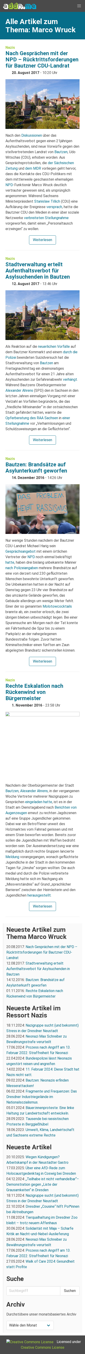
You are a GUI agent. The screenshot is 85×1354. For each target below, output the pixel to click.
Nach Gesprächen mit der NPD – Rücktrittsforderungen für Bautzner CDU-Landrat (41, 59)
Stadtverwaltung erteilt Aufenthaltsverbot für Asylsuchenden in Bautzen (37, 270)
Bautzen (61, 152)
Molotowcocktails (57, 606)
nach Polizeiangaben (21, 568)
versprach (54, 207)
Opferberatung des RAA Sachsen (31, 418)
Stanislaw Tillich (47, 201)
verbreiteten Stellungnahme (46, 218)
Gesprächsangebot (20, 551)
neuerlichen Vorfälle (54, 346)
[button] (79, 6)
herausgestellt (39, 895)
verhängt (70, 379)
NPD (9, 185)
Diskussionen (31, 135)
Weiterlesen (42, 240)
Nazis (10, 47)
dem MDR (33, 168)
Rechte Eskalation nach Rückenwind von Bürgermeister (34, 692)
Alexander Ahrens (19, 390)
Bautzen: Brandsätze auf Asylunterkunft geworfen (36, 467)
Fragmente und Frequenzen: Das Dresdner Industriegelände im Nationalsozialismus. (41, 1096)
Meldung (12, 857)
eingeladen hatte (38, 802)
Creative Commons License (42, 1347)
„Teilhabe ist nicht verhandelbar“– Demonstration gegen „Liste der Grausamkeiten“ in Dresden (42, 1184)
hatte (9, 562)
